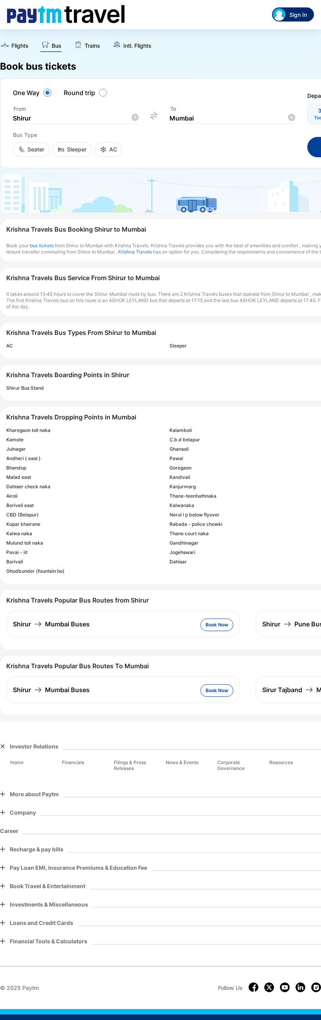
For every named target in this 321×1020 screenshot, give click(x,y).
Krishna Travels (135, 252)
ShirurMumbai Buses (51, 624)
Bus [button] (56, 46)
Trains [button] (92, 46)
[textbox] (75, 118)
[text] (14, 46)
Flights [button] (20, 46)
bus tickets (42, 245)
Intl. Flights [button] (137, 46)
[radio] (33, 92)
